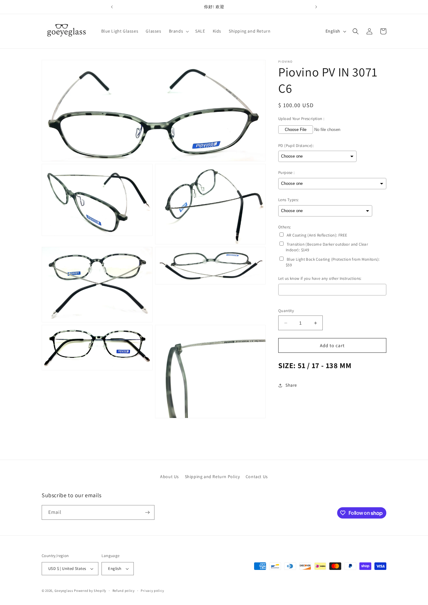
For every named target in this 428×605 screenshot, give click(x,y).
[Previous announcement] (112, 7)
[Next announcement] (316, 7)
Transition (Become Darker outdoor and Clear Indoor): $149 (327, 247)
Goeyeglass (64, 590)
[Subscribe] (147, 512)
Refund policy (123, 590)
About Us (169, 476)
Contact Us (257, 476)
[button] (178, 31)
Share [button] (291, 385)
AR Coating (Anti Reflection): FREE (317, 235)
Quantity (286, 310)
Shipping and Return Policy (212, 476)
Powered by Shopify (90, 590)
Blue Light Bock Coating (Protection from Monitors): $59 (332, 262)
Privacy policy (152, 590)
